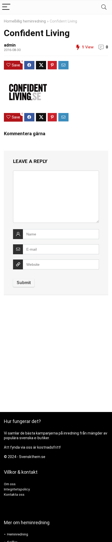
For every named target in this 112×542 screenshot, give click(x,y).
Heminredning (17, 534)
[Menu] (6, 7)
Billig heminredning (30, 21)
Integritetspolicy (17, 489)
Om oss (10, 484)
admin (10, 45)
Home (9, 21)
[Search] (104, 7)
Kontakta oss (14, 494)
